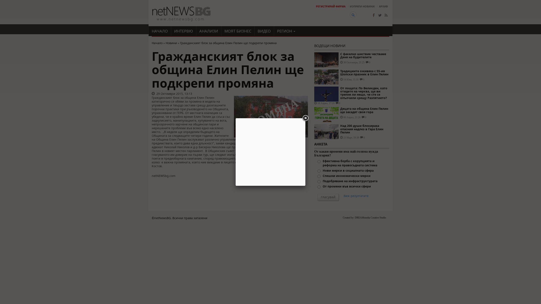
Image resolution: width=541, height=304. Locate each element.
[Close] (305, 118)
